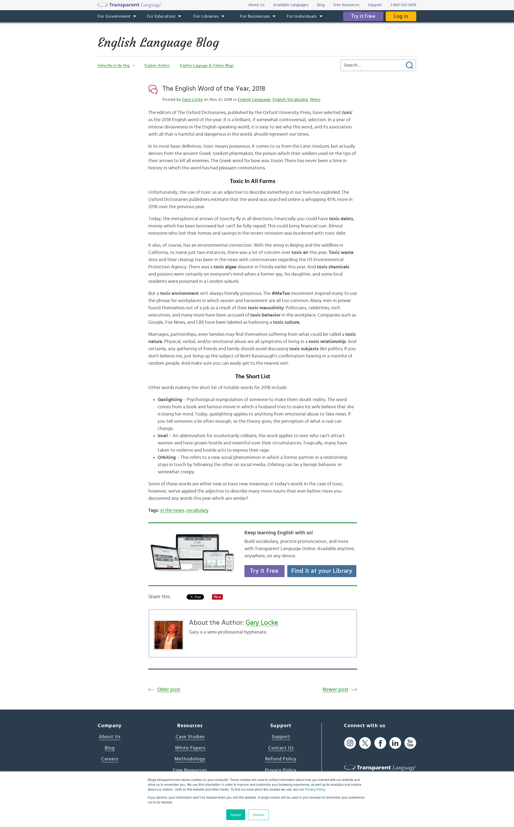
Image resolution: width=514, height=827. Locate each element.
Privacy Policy (315, 789)
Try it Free (363, 16)
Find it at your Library (322, 571)
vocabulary (197, 510)
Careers (109, 759)
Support (281, 736)
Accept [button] (236, 814)
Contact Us (281, 748)
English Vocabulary (290, 99)
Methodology (190, 759)
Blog (110, 748)
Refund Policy (281, 759)
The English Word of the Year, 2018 (213, 88)
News (315, 99)
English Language (254, 99)
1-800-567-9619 (403, 5)
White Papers (190, 748)
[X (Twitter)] (365, 743)
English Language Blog (158, 42)
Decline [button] (258, 814)
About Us (109, 736)
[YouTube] (410, 743)
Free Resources (190, 770)
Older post (168, 689)
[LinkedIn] (395, 743)
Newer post (335, 689)
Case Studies (190, 736)
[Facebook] (380, 743)
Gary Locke (192, 99)
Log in (401, 16)
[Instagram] (350, 743)
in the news (172, 510)
